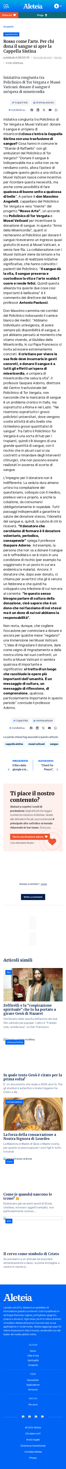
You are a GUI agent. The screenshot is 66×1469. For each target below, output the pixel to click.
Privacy (33, 1457)
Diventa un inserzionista (33, 1445)
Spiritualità (33, 1360)
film (9, 972)
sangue (54, 744)
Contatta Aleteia (33, 1451)
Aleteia (58, 57)
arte (9, 1221)
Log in (44, 884)
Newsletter (33, 1380)
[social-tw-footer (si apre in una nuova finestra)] (36, 1417)
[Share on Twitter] (44, 110)
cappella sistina (14, 744)
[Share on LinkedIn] (38, 110)
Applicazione (33, 1384)
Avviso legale (33, 1439)
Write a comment (33, 897)
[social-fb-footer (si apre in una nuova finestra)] (29, 1417)
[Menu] (11, 6)
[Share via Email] (50, 110)
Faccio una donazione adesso (28, 836)
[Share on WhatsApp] (56, 110)
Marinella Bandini (42, 57)
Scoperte (8, 26)
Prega (40, 15)
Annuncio (33, 1389)
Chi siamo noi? (33, 1433)
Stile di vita (33, 1355)
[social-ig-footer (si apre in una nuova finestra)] (42, 1417)
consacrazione (14, 1101)
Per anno (33, 1404)
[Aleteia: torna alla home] (33, 6)
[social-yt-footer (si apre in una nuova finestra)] (23, 1417)
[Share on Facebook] (31, 110)
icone (10, 1161)
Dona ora (7, 15)
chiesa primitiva (15, 1042)
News (33, 1350)
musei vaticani (36, 744)
